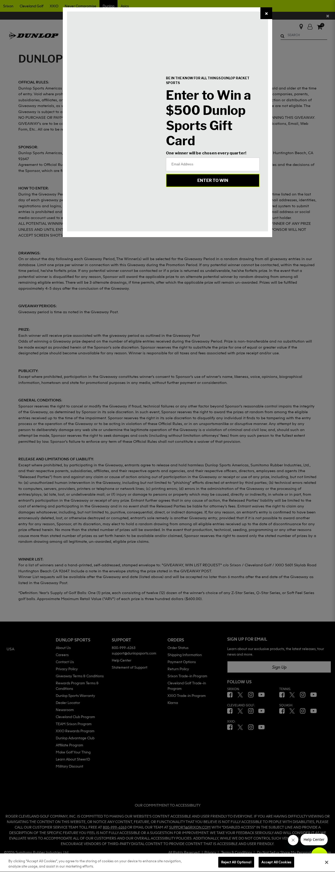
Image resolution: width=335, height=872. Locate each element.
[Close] (326, 862)
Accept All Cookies (276, 862)
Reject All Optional (236, 862)
